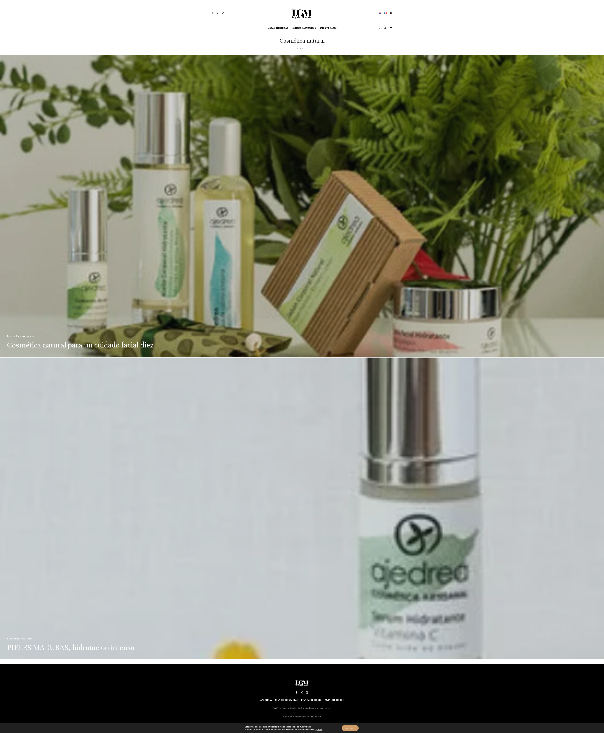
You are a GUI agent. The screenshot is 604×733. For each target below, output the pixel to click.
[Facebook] (212, 13)
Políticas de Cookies (311, 700)
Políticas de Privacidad (286, 700)
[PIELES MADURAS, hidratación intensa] (302, 508)
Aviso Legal (266, 700)
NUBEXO (316, 716)
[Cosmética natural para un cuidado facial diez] (302, 206)
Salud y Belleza (328, 28)
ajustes (319, 729)
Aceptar (350, 728)
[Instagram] (223, 13)
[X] (217, 13)
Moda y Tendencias (278, 28)
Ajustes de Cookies (334, 700)
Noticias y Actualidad (304, 28)
